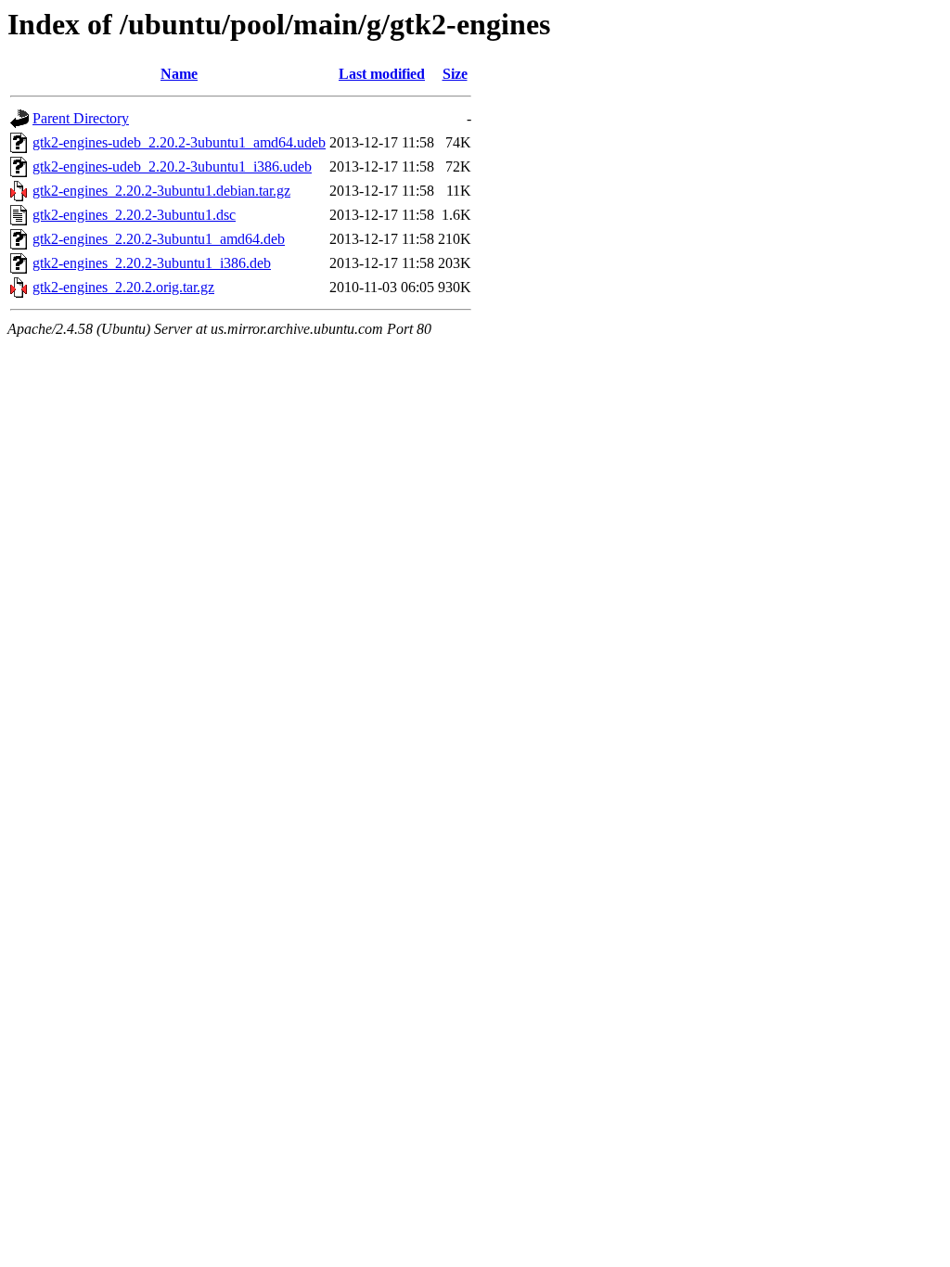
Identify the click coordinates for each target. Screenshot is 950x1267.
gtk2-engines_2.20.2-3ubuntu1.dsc (134, 215)
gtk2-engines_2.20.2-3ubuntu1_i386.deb (151, 263)
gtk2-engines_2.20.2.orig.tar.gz (123, 287)
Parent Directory (80, 118)
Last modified (382, 74)
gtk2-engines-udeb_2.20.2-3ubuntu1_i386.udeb (172, 166)
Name (179, 74)
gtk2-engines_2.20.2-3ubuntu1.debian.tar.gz (161, 190)
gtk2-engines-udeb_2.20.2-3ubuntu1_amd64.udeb (179, 142)
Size (455, 74)
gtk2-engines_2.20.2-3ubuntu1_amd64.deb (158, 239)
